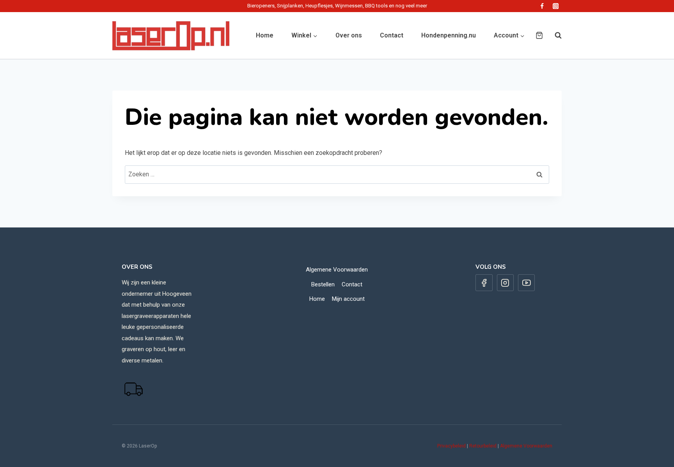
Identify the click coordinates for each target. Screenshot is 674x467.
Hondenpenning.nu (448, 35)
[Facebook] (542, 6)
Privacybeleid (451, 446)
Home (264, 35)
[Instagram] (556, 6)
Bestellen (323, 284)
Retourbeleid (483, 446)
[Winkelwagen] (539, 35)
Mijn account (348, 298)
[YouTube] (526, 282)
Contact (391, 35)
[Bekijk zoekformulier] (554, 35)
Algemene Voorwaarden (337, 269)
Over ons (348, 35)
